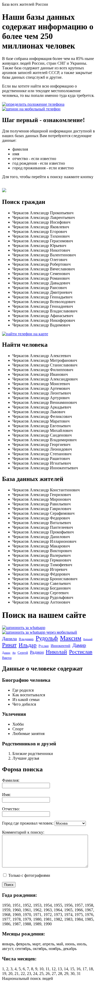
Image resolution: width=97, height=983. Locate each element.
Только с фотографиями (28, 875)
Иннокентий (60, 646)
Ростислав (80, 652)
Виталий (87, 639)
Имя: (6, 794)
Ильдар (27, 645)
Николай (56, 651)
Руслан (44, 646)
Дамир (79, 645)
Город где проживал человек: (28, 823)
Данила (9, 638)
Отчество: (11, 809)
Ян (14, 652)
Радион (37, 652)
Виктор (7, 658)
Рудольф (47, 638)
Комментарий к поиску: (23, 832)
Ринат (9, 645)
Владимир (26, 639)
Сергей (23, 652)
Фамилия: (10, 780)
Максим (70, 638)
